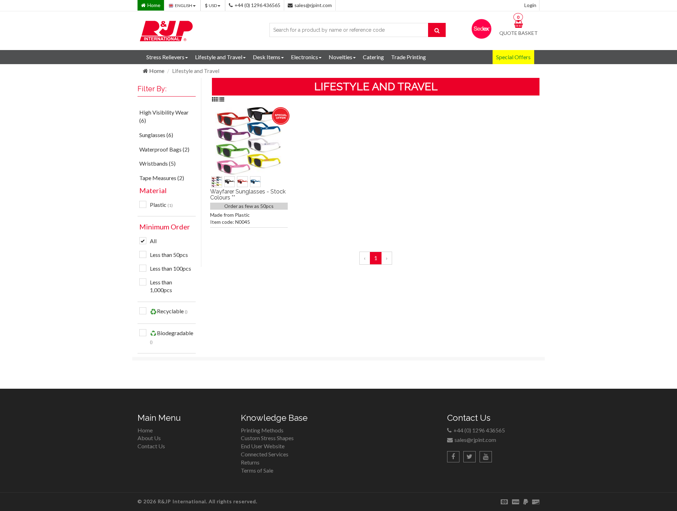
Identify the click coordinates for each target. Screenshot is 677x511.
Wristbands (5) (157, 163)
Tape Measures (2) (161, 177)
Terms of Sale (257, 470)
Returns (250, 462)
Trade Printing (408, 57)
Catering (373, 57)
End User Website (263, 446)
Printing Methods (262, 430)
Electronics (304, 57)
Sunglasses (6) (156, 134)
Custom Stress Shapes (267, 438)
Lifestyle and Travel (218, 57)
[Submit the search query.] (437, 30)
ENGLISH (184, 5)
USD (213, 5)
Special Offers (513, 57)
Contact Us (151, 446)
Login (530, 5)
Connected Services (264, 454)
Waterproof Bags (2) (164, 149)
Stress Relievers (165, 57)
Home (156, 70)
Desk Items (266, 57)
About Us (149, 438)
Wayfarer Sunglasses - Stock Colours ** (248, 194)
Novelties (340, 57)
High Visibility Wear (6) (164, 116)
